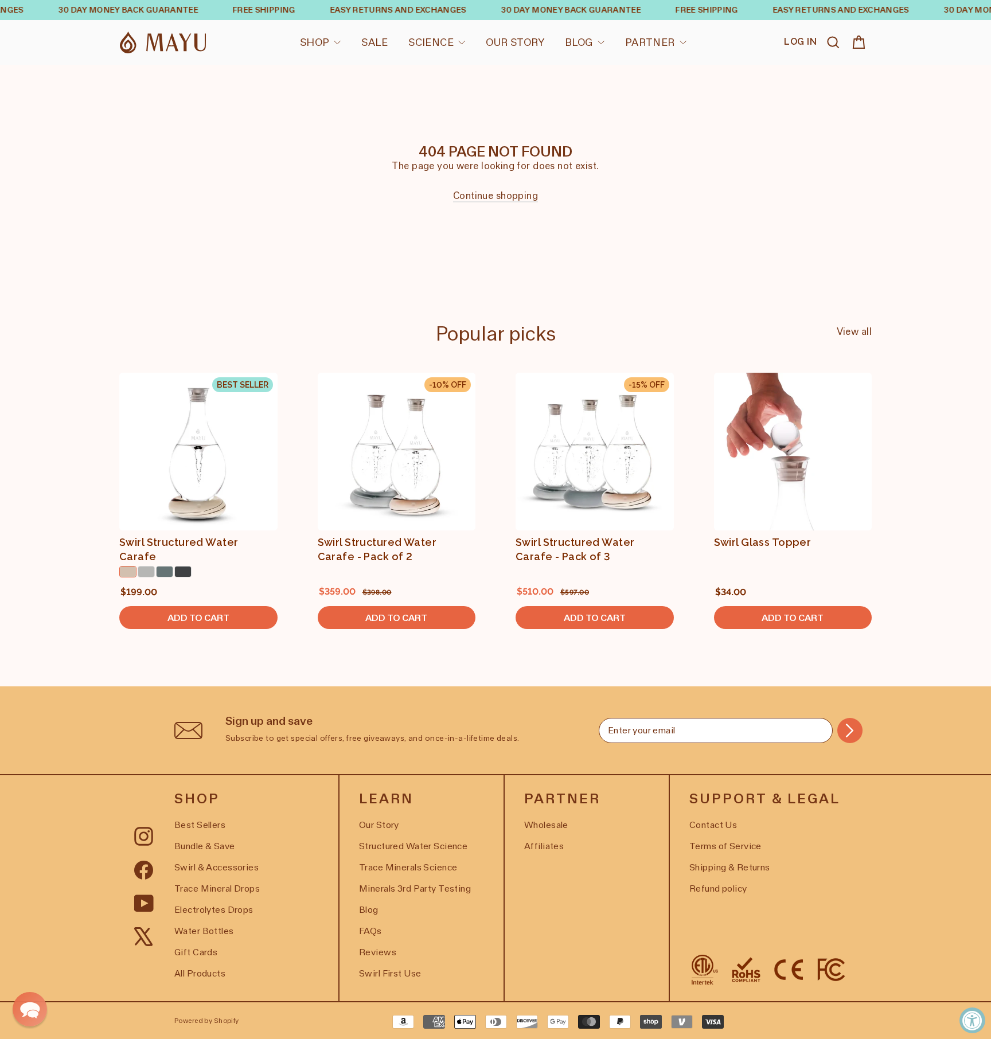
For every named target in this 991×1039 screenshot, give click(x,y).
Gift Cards (195, 952)
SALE (374, 42)
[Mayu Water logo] (163, 43)
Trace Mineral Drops (217, 888)
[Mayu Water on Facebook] (143, 868)
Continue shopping (495, 195)
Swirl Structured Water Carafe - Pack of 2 (377, 549)
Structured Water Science (413, 846)
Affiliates (544, 846)
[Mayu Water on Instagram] (143, 835)
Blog (579, 42)
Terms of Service (725, 846)
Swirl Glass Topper (762, 542)
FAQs (370, 930)
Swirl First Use (390, 973)
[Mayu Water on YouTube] (144, 902)
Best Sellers (199, 824)
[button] (30, 1009)
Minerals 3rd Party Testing (415, 888)
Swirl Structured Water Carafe (178, 549)
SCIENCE (431, 42)
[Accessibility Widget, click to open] (972, 1020)
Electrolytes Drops (213, 909)
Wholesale (546, 824)
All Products (199, 973)
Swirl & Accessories (216, 867)
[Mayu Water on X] (143, 936)
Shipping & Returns (729, 867)
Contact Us (713, 824)
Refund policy (718, 888)
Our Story (515, 42)
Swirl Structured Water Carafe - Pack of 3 (575, 549)
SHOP (315, 42)
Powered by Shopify (206, 1021)
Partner (650, 42)
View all (854, 331)
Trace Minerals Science (408, 867)
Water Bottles (204, 930)
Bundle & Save (204, 846)
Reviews (377, 952)
